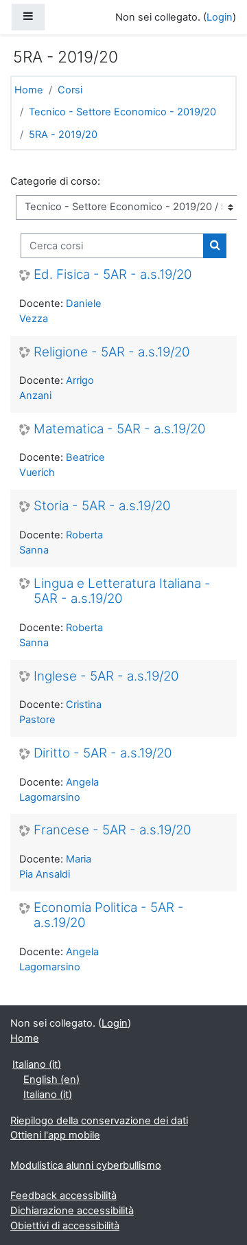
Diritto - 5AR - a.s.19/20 (103, 753)
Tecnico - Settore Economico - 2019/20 (122, 112)
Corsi (70, 90)
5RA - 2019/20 (63, 134)
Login (220, 17)
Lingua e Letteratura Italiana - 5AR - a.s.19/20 (122, 591)
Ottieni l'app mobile (55, 1135)
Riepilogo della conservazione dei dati (99, 1121)
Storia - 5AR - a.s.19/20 (102, 506)
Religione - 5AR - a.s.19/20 (112, 352)
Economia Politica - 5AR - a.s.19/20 (109, 915)
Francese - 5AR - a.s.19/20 (112, 830)
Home (28, 90)
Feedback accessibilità (63, 1195)
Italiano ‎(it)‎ (36, 1064)
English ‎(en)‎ (51, 1079)
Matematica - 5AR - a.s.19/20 (120, 429)
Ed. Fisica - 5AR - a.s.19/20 (113, 274)
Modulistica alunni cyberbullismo (85, 1165)
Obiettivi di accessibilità (64, 1226)
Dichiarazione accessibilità (72, 1210)
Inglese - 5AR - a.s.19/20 (106, 676)
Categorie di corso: (55, 181)
